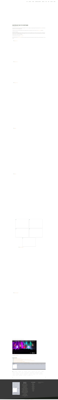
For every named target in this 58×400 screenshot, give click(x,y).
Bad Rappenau (15, 371)
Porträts (18, 26)
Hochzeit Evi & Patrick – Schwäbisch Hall (25, 387)
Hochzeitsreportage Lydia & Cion (25, 396)
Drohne (33, 385)
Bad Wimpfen (19, 371)
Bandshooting (33, 371)
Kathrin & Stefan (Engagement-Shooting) (25, 362)
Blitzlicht (39, 371)
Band (22, 371)
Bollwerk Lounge (39, 30)
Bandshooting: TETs (19, 358)
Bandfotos (29, 371)
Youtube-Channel (19, 37)
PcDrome (32, 399)
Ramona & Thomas (25, 389)
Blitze (36, 371)
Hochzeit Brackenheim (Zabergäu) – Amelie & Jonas (25, 388)
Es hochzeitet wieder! (25, 394)
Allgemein (33, 383)
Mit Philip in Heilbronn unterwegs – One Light (26, 359)
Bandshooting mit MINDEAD (22, 361)
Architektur (33, 384)
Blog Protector (30, 399)
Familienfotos (33, 386)
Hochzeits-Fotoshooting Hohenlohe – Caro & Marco (25, 391)
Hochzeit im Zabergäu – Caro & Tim (25, 393)
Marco (14, 363)
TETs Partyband (16, 355)
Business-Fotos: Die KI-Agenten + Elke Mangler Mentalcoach (25, 385)
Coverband (42, 371)
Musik (33, 389)
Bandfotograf (25, 371)
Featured (33, 387)
